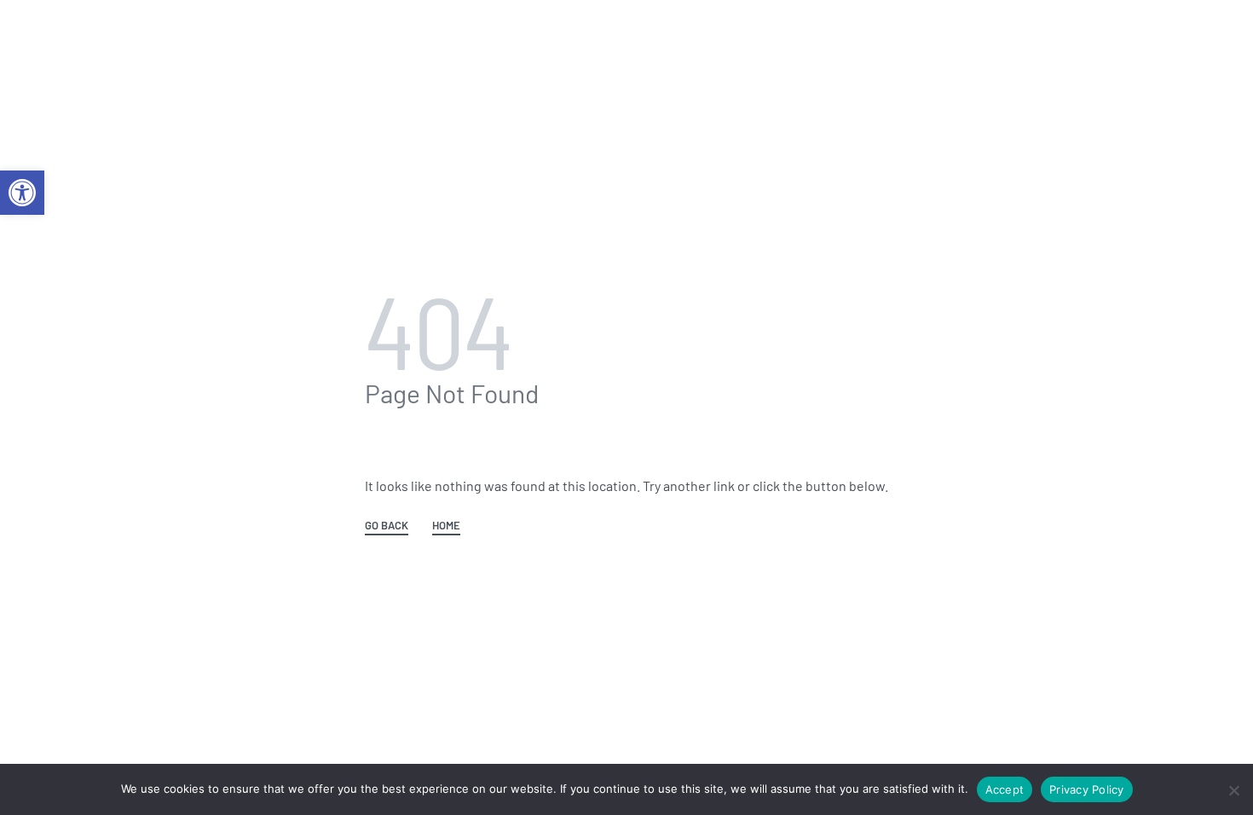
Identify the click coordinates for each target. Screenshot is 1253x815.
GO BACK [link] (386, 526)
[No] (1233, 787)
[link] (22, 193)
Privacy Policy (1086, 789)
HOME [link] (446, 526)
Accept (1005, 789)
